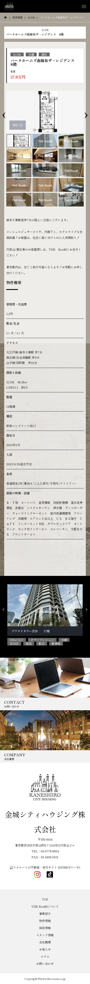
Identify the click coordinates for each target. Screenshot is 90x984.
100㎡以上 (16, 640)
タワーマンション (42, 640)
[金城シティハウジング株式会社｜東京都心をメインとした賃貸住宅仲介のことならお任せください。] (9, 6)
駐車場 (56, 643)
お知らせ (45, 949)
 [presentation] (86, 609)
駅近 (42, 643)
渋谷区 (14, 643)
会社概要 (45, 942)
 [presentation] (3, 609)
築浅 (29, 643)
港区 (44, 54)
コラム (45, 956)
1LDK (45, 30)
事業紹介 (45, 913)
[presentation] (4, 112)
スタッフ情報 (45, 935)
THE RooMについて (45, 906)
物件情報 (45, 920)
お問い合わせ (45, 963)
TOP (45, 899)
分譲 (31, 54)
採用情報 (45, 927)
